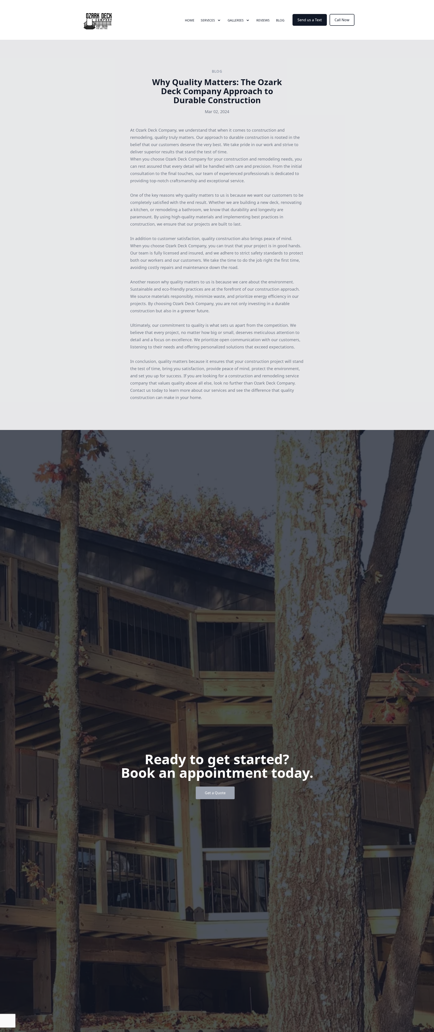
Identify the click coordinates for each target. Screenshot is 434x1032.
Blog (280, 20)
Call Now (342, 19)
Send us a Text (309, 19)
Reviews (263, 20)
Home (189, 20)
